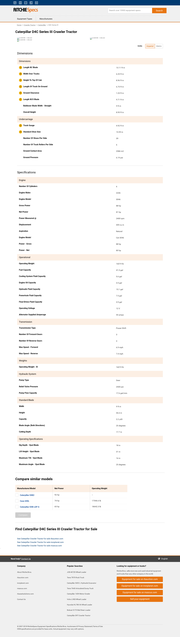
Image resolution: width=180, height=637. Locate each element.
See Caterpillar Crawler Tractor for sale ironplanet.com (40, 542)
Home (19, 25)
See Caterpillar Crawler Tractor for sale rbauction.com (40, 538)
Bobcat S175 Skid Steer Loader (78, 610)
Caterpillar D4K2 (27, 495)
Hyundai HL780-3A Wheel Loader (79, 605)
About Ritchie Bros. (24, 572)
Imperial (150, 46)
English (165, 559)
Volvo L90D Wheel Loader (76, 599)
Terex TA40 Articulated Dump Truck (80, 588)
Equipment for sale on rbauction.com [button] (140, 579)
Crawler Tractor (30, 25)
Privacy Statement (85, 626)
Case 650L (24, 501)
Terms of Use (98, 626)
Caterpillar (42, 25)
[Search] (159, 10)
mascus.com (22, 588)
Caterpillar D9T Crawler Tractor (78, 615)
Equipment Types (24, 19)
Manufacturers (46, 19)
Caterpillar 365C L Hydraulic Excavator (81, 583)
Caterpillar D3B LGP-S (29, 507)
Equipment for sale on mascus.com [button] (140, 592)
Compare (23, 515)
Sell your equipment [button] (140, 599)
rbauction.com (22, 577)
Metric (159, 46)
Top (175, 633)
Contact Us (26, 559)
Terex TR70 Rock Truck (75, 577)
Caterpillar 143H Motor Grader (78, 594)
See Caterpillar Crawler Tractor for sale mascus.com (39, 545)
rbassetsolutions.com (25, 594)
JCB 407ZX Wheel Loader (76, 572)
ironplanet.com (23, 583)
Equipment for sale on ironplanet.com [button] (140, 585)
